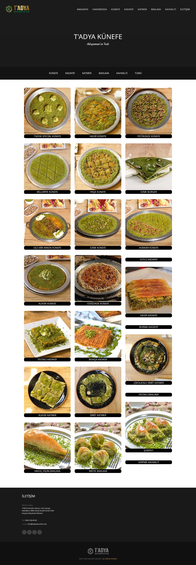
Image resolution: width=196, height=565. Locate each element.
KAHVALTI (121, 73)
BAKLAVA (104, 73)
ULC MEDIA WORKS (109, 559)
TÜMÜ (138, 73)
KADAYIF (70, 73)
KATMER (86, 73)
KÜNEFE (53, 73)
